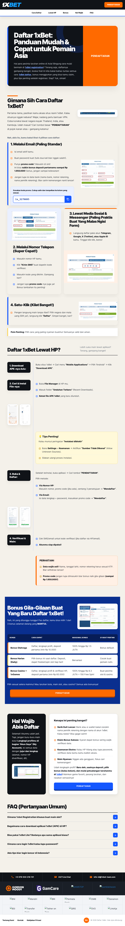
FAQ (91, 13)
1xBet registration (34, 67)
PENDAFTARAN (113, 5)
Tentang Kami (8, 920)
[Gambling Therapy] (17, 888)
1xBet (59, 774)
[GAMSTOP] (77, 888)
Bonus (65, 13)
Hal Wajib (79, 13)
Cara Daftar (37, 13)
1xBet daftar (25, 74)
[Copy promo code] (68, 199)
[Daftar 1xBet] (11, 5)
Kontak (20, 920)
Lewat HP (52, 13)
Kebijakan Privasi (34, 920)
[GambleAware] (108, 888)
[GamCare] (47, 888)
